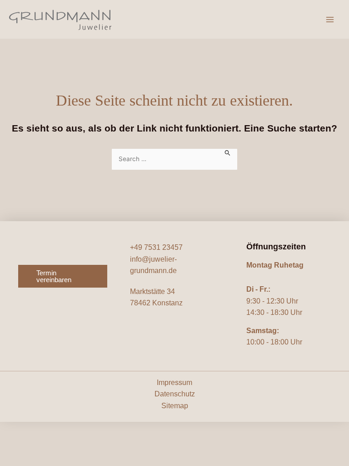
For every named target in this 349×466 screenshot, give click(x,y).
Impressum (174, 382)
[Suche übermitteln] (227, 152)
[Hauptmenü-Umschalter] (330, 20)
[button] (62, 276)
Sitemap (174, 406)
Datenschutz (175, 394)
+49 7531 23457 (156, 247)
